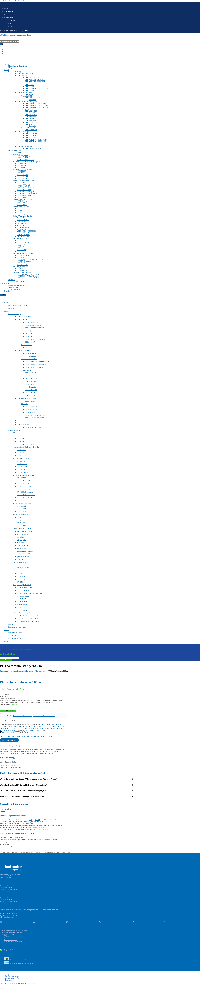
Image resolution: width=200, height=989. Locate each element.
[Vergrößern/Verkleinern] (0, 986)
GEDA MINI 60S (31, 137)
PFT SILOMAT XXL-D (25, 195)
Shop (1, 59)
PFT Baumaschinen (14, 150)
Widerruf (7, 936)
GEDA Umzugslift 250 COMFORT (37, 105)
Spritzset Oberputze (23, 235)
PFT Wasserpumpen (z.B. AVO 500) (29, 278)
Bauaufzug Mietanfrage (8, 297)
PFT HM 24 (21, 167)
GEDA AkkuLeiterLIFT (33, 98)
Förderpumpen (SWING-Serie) (22, 199)
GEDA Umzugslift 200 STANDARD (37, 103)
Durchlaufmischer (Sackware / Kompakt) (26, 162)
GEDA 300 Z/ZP (30, 118)
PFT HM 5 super (22, 173)
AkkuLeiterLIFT (26, 96)
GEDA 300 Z (29, 87)
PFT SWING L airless (24, 203)
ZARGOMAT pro (23, 237)
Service (6, 283)
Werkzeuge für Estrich (7, 730)
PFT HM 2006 (21, 165)
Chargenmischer (17, 154)
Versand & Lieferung (11, 940)
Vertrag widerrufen (10, 938)
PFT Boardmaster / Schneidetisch (28, 274)
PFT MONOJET (22, 270)
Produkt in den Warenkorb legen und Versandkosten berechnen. (34, 716)
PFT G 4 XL (21, 244)
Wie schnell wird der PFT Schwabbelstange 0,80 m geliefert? (66, 785)
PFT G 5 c (20, 246)
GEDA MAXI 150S (31, 133)
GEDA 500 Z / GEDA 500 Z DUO (37, 88)
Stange (20, 728)
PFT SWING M (22, 205)
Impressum (8, 980)
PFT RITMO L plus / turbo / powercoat (30, 259)
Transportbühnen (26, 109)
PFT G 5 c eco (21, 248)
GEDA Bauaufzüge (14, 72)
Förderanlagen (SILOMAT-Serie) (23, 180)
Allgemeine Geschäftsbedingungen (15, 930)
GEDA (37, 820)
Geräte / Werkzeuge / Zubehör (22, 216)
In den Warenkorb (6, 660)
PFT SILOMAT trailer (24, 190)
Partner (10, 26)
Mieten (6, 64)
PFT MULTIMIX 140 (24, 158)
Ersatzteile (32, 100)
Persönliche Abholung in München (21, 964)
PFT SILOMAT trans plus (25, 192)
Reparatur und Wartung (16, 285)
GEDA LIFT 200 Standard (34, 79)
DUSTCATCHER (23, 220)
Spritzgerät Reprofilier (24, 233)
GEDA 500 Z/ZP (30, 124)
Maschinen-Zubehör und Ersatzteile (21, 671)
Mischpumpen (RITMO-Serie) (22, 253)
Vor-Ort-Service (13, 287)
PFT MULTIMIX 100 (24, 156)
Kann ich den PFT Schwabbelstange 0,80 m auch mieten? (66, 796)
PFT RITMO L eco (23, 257)
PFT (48, 730)
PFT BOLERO (22, 268)
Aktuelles (11, 20)
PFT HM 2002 (21, 163)
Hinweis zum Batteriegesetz (13, 942)
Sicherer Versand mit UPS (18, 960)
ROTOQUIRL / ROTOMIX (26, 231)
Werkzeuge (59, 728)
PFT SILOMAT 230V (24, 184)
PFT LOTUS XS (22, 177)
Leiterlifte (24, 75)
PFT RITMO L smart (24, 261)
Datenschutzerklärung (12, 978)
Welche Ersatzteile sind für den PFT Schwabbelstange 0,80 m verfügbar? (66, 779)
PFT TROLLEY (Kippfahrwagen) (28, 276)
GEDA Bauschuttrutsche (33, 148)
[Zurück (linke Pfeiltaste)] (0, 988)
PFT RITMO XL (22, 265)
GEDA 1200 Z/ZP (31, 111)
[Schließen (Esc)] (6, 986)
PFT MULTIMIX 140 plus (25, 160)
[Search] (1, 44)
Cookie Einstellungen (12, 977)
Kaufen (6, 70)
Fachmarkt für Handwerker (17, 282)
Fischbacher (4, 671)
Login (6, 8)
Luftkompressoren (23, 227)
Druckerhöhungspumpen (25, 218)
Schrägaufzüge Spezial (28, 128)
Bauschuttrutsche (26, 147)
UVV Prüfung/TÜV (15, 289)
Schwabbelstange (40, 671)
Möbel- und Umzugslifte (29, 102)
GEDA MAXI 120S (31, 135)
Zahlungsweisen (9, 934)
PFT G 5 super (21, 250)
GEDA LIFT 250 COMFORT (35, 81)
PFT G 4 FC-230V (23, 242)
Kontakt (6, 291)
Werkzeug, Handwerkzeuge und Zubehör (41, 728)
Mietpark (11, 68)
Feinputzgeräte (21, 223)
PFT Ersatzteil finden (9, 740)
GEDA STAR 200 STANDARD (36, 139)
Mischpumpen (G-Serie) (20, 238)
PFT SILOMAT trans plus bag (27, 193)
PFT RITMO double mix (25, 255)
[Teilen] (4, 986)
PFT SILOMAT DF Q (24, 186)
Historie (11, 23)
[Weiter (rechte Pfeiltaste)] (2, 988)
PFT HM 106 (21, 171)
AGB (7, 975)
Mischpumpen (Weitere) (20, 267)
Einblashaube (21, 222)
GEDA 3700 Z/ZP (31, 122)
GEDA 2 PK (29, 94)
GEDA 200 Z (29, 85)
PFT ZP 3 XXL (22, 214)
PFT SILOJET (21, 182)
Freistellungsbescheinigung (13, 932)
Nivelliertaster (21, 229)
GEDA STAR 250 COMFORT (35, 141)
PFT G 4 (19, 240)
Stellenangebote (9, 11)
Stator (25, 728)
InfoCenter (7, 14)
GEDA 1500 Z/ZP (31, 115)
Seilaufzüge (25, 132)
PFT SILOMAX (22, 197)
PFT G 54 (20, 252)
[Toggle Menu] (0, 46)
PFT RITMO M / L (23, 263)
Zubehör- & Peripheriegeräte (21, 272)
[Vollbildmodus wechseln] (2, 986)
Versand (6, 697)
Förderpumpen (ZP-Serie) (20, 207)
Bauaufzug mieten (6, 57)
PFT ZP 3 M (21, 210)
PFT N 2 (19, 208)
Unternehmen (8, 17)
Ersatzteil (15, 726)
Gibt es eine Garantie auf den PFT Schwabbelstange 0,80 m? (66, 791)
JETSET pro (21, 225)
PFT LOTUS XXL (23, 178)
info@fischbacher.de (55, 825)
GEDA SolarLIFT (31, 130)
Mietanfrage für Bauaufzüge (17, 66)
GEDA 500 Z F (30, 90)
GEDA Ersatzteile (27, 73)
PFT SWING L (22, 201)
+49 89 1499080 (30, 825)
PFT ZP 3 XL (21, 212)
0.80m (27, 730)
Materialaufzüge (26, 83)
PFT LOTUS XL (22, 175)
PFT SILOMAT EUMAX (25, 188)
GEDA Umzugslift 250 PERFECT (36, 107)
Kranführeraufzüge (27, 92)
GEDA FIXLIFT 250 (32, 77)
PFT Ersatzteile (17, 152)
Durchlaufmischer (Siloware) (22, 169)
